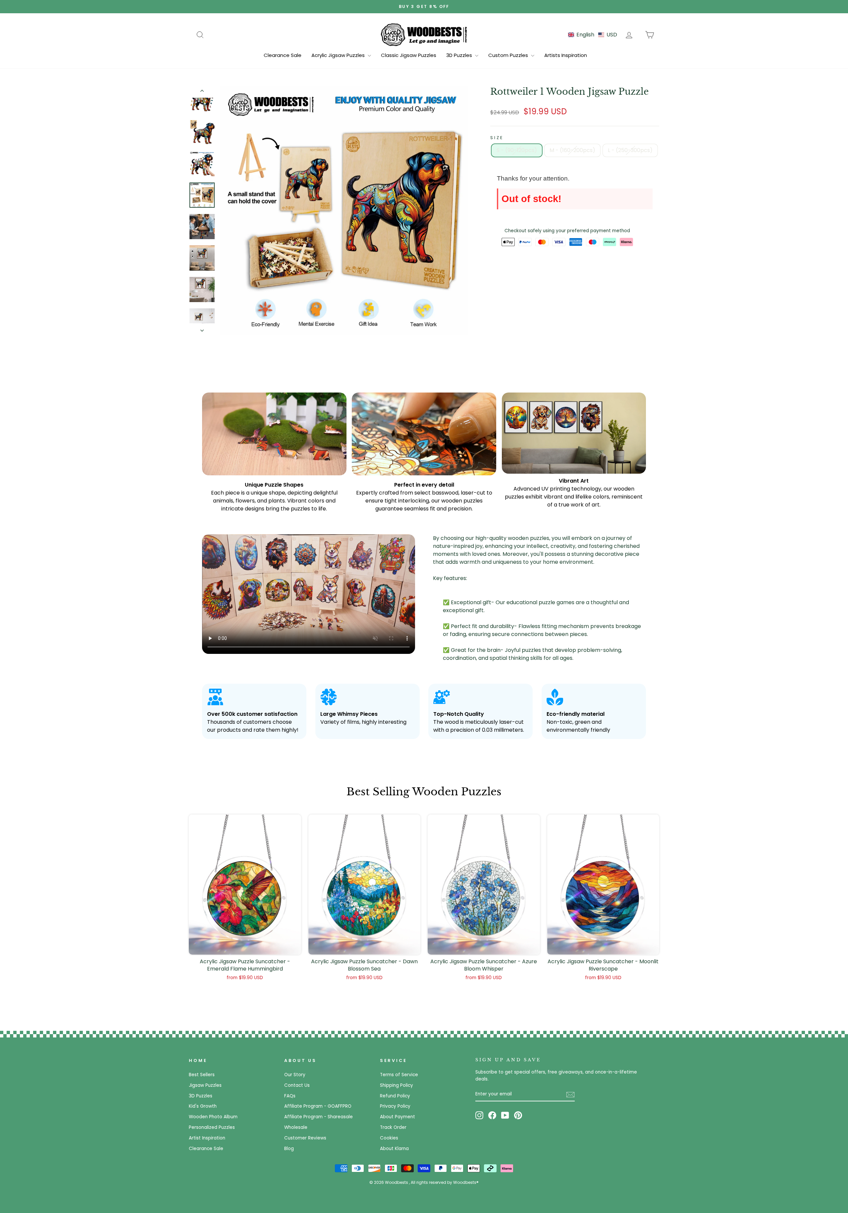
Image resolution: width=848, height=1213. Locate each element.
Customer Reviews (305, 1138)
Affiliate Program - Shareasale (318, 1117)
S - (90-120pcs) (517, 150)
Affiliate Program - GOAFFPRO (317, 1106)
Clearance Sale (282, 55)
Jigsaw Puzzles (205, 1085)
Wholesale (295, 1127)
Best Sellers (202, 1075)
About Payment (397, 1117)
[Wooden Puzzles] (424, 34)
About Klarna (394, 1148)
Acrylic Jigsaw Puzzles (338, 55)
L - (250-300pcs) (630, 150)
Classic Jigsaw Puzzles (408, 55)
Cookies (389, 1138)
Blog (289, 1148)
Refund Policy (395, 1096)
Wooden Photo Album (213, 1117)
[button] (592, 34)
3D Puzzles (459, 55)
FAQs (289, 1096)
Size (496, 137)
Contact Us (297, 1085)
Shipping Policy (396, 1085)
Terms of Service (399, 1075)
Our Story (294, 1075)
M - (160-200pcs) (572, 150)
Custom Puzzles (508, 55)
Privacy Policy (395, 1106)
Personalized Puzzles (212, 1127)
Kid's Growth (203, 1106)
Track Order (393, 1127)
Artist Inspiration (207, 1138)
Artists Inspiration (565, 55)
